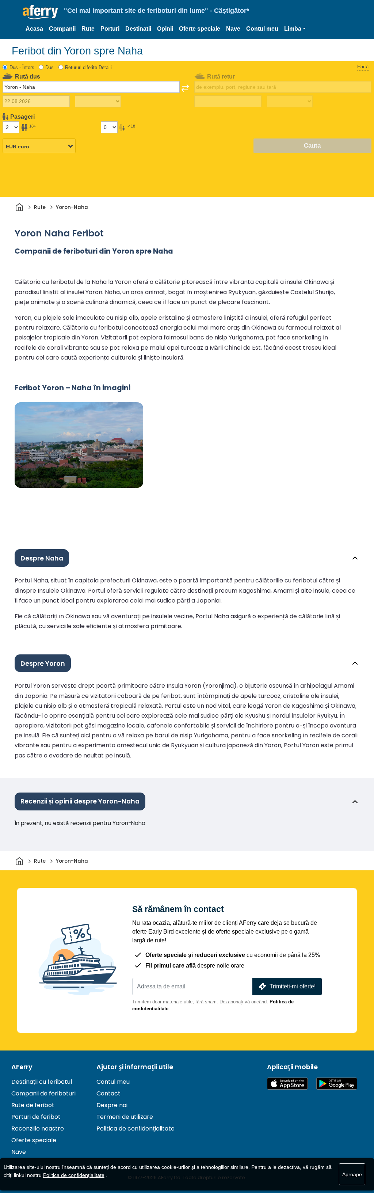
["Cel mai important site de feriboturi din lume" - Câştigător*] (40, 12)
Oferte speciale (199, 29)
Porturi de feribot (36, 1117)
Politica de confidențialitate (135, 1128)
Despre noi (111, 1105)
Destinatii (138, 29)
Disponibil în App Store (287, 1084)
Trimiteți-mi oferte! (293, 986)
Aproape (352, 1174)
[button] (295, 29)
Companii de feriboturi (43, 1093)
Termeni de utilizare (124, 1117)
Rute (88, 29)
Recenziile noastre (37, 1128)
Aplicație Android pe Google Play (336, 1084)
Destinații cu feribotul (41, 1082)
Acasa (34, 29)
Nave (233, 29)
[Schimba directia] (185, 88)
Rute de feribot (32, 1105)
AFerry (22, 1067)
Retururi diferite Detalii (88, 67)
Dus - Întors (21, 67)
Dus (49, 67)
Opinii (165, 29)
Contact (108, 1093)
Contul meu (262, 29)
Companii (62, 29)
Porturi (109, 29)
